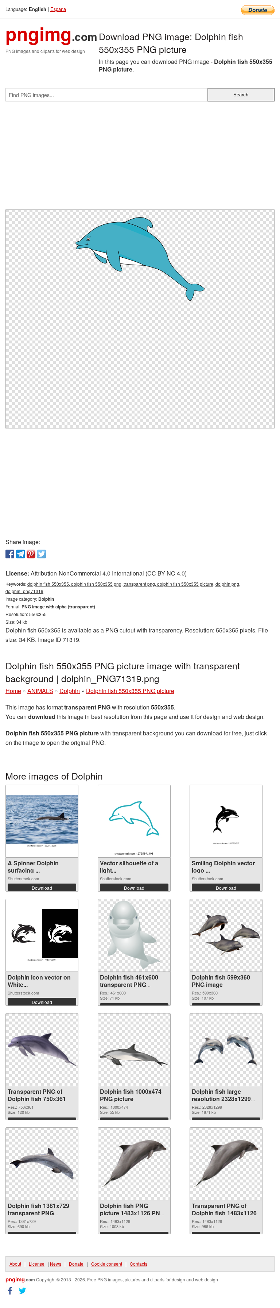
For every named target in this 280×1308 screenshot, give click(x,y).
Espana (58, 8)
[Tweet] (41, 554)
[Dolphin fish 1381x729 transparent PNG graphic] (42, 1164)
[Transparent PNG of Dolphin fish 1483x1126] (226, 1164)
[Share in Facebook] (9, 554)
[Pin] (31, 554)
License (36, 1264)
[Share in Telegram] (20, 554)
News (55, 1264)
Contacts (138, 1264)
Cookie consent (106, 1264)
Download (42, 888)
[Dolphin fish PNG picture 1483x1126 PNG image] (134, 1164)
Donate (76, 1264)
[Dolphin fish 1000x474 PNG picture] (134, 1050)
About (15, 1264)
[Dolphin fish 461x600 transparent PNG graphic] (134, 935)
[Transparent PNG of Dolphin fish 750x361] (42, 1049)
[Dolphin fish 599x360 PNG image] (226, 935)
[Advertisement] (140, 158)
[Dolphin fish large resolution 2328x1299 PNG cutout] (226, 1050)
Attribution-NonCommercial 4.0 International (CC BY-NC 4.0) (109, 573)
